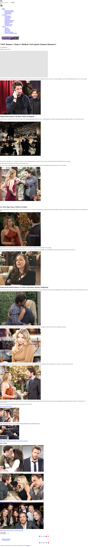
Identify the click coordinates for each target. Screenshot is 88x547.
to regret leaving (60, 401)
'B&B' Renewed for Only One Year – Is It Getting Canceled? (11, 530)
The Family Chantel (8, 24)
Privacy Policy (7, 31)
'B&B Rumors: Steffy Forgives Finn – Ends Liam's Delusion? (11, 473)
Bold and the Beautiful (9, 10)
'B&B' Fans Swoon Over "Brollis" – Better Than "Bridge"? (11, 501)
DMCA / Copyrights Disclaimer (11, 33)
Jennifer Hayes (4, 47)
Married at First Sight (9, 21)
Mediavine (28, 545)
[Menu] (1, 5)
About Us (7, 27)
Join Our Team (7, 29)
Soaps (1, 406)
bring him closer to (31, 119)
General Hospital (8, 12)
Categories (3, 532)
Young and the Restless (9, 11)
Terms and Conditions (9, 32)
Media (1, 121)
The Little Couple (8, 25)
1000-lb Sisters (7, 15)
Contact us (7, 28)
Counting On (7, 19)
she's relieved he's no (39, 209)
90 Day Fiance (7, 18)
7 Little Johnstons (8, 17)
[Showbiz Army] (10, 41)
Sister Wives (7, 23)
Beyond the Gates (8, 13)
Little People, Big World (9, 20)
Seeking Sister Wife (8, 22)
